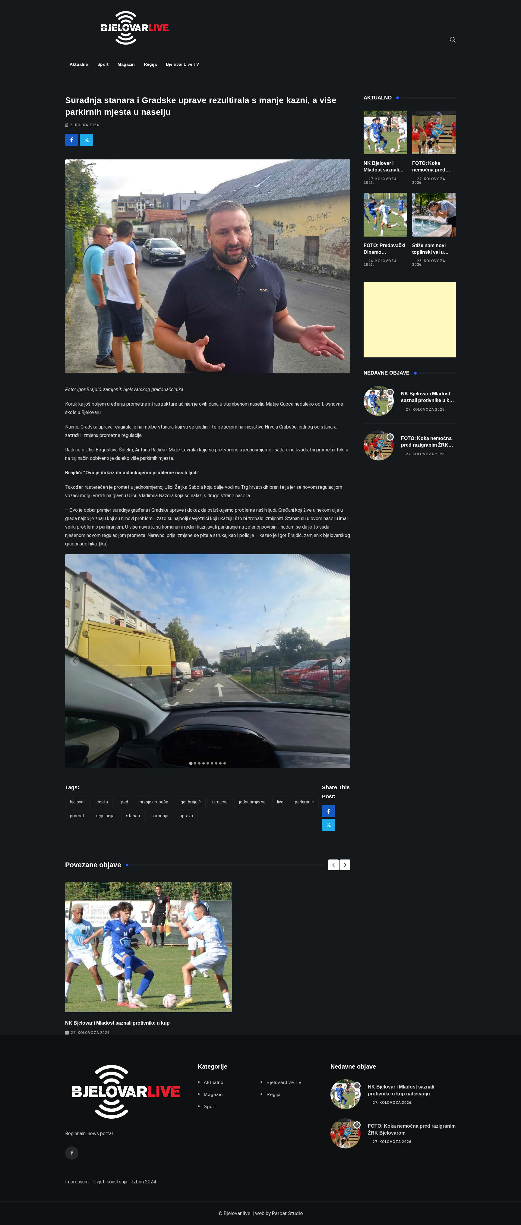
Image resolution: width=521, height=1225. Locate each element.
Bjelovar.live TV (182, 64)
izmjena (220, 801)
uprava (186, 815)
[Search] (453, 39)
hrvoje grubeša (154, 801)
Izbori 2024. (144, 1182)
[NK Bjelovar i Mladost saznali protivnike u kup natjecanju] (385, 132)
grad (123, 801)
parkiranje (304, 801)
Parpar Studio (287, 1213)
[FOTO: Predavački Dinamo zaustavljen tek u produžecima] (385, 215)
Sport (103, 64)
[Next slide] (341, 661)
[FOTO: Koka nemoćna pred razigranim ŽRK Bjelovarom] (434, 132)
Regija (150, 64)
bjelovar (77, 801)
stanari (133, 815)
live (280, 801)
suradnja (159, 815)
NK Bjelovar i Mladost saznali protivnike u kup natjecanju (428, 400)
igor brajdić (190, 801)
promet (77, 815)
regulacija (105, 815)
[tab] (190, 763)
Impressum (77, 1182)
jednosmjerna (252, 801)
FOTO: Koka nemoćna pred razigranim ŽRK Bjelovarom (426, 445)
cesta (102, 801)
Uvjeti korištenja (110, 1182)
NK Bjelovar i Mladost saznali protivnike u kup (117, 1023)
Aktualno (79, 64)
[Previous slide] (75, 661)
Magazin (126, 64)
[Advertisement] (410, 319)
